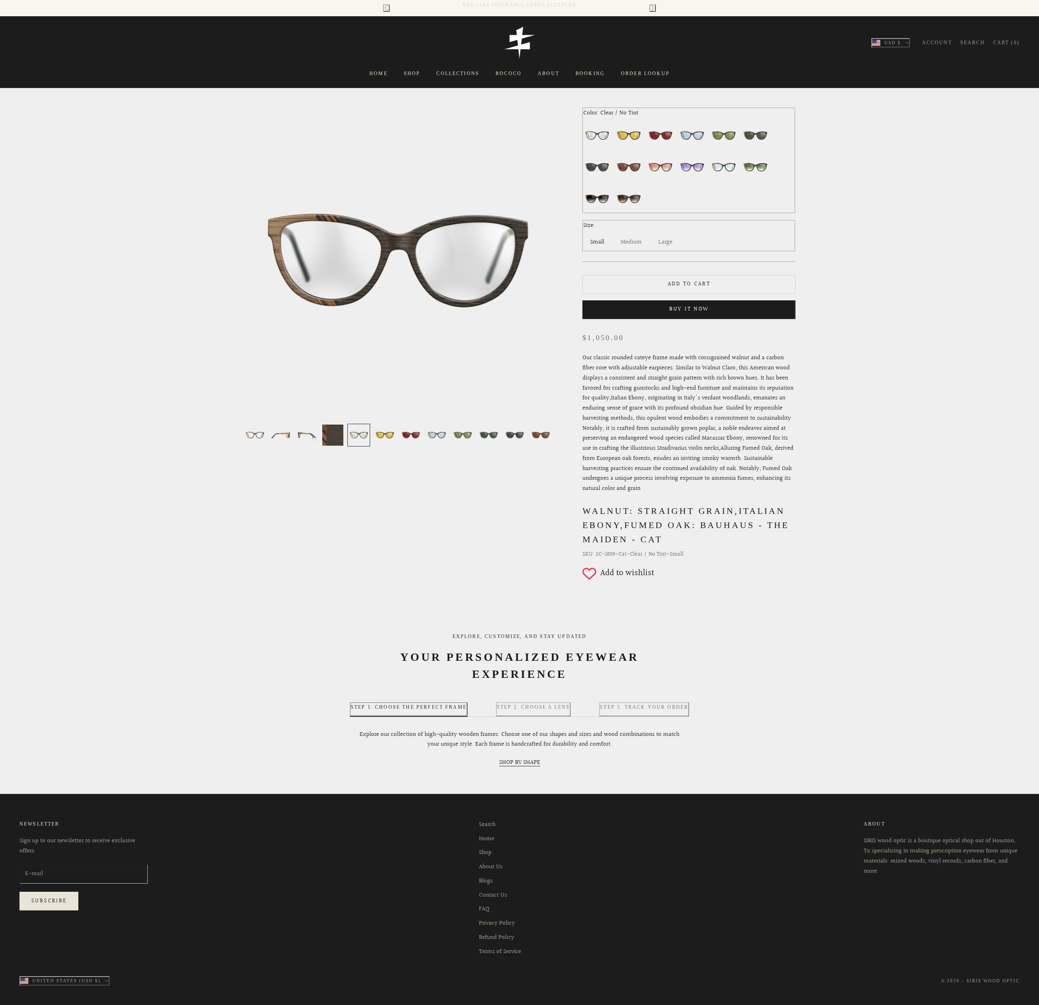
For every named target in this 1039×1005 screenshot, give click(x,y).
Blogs (486, 881)
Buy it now (689, 309)
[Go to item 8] (436, 435)
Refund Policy (496, 937)
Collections (457, 73)
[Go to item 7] (410, 435)
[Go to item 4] (332, 435)
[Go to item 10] (488, 435)
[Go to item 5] (358, 435)
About (548, 73)
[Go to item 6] (384, 435)
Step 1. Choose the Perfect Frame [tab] (409, 707)
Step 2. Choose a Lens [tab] (533, 707)
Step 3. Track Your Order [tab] (644, 707)
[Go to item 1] (255, 435)
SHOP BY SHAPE (519, 762)
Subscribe (49, 901)
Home (378, 73)
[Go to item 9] (462, 435)
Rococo (509, 73)
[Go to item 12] (540, 435)
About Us (490, 866)
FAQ (484, 909)
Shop (412, 73)
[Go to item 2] (280, 435)
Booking (590, 73)
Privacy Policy (497, 923)
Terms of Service (500, 951)
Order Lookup (645, 73)
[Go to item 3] (306, 435)
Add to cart (689, 284)
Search (487, 824)
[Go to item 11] (514, 435)
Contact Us (493, 895)
